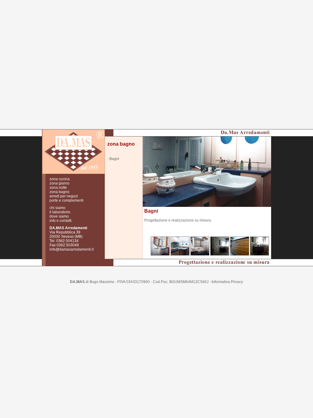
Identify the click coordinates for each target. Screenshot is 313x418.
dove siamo (59, 216)
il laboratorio (60, 212)
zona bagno (59, 192)
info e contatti (61, 220)
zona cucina (60, 179)
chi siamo (57, 208)
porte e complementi (66, 200)
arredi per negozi (64, 196)
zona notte (58, 187)
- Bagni (113, 159)
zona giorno (59, 183)
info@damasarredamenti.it (72, 249)
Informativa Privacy (227, 282)
